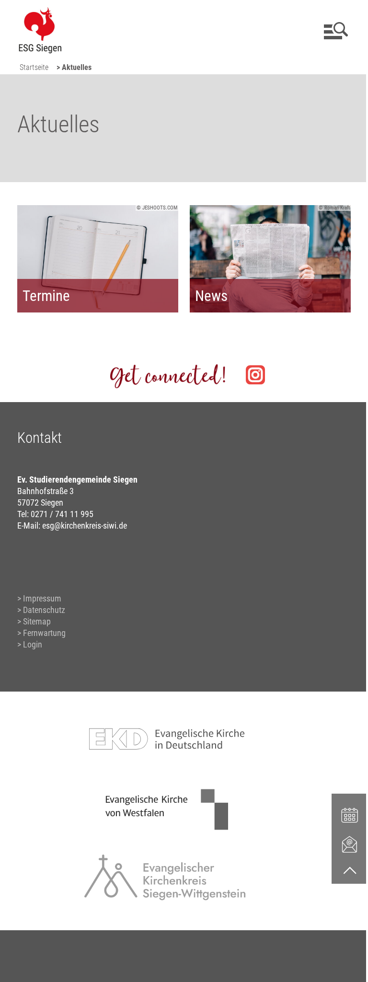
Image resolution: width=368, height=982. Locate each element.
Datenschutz (44, 610)
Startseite (34, 67)
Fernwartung (44, 633)
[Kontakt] (350, 844)
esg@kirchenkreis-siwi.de (84, 525)
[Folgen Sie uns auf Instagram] (255, 374)
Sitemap (37, 621)
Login (32, 644)
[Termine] (350, 814)
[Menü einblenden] (334, 30)
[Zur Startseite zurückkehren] (39, 12)
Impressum (42, 598)
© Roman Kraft (334, 208)
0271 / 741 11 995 (62, 514)
